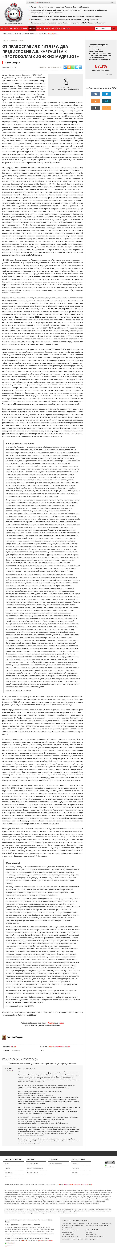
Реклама (74, 1172)
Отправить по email (55, 67)
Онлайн (66, 29)
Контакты (75, 1164)
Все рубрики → (53, 34)
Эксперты (14, 29)
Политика (25, 34)
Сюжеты (46, 29)
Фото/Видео (56, 29)
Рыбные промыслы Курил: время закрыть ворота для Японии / (66, 16)
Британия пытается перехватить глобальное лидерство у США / (68, 23)
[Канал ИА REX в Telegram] (106, 94)
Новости (5, 29)
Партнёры (75, 1168)
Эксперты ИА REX (32, 1164)
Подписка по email (56, 1164)
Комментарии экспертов (35, 1168)
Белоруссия (8, 1172)
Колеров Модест (15, 1037)
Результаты (109, 74)
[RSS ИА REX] (106, 108)
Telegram (18, 34)
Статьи (32, 29)
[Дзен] (95, 108)
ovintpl (9, 1068)
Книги (38, 29)
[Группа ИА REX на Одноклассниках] (95, 101)
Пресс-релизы (8, 34)
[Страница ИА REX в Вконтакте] (95, 94)
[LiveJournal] (106, 101)
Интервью (23, 29)
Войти (112, 2)
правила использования (45, 1240)
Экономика (34, 34)
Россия (7, 1164)
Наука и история (16, 1050)
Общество (42, 34)
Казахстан (8, 1177)
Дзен (62, 1023)
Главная (5, 40)
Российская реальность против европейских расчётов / (64, 19)
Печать (43, 67)
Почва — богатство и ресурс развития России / (60, 7)
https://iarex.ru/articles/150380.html (59, 1046)
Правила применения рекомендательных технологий (75, 1184)
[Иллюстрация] (66, 85)
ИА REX (13, 1046)
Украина (7, 1168)
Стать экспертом (32, 1172)
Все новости (13, 40)
